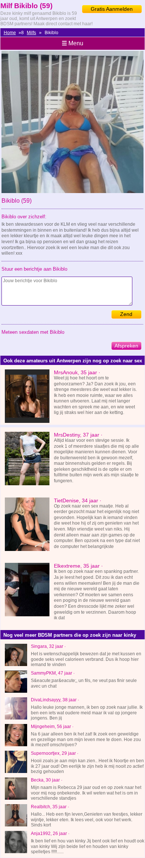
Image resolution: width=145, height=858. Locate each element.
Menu (72, 43)
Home (10, 32)
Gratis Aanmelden (112, 9)
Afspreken (126, 346)
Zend (126, 314)
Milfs (31, 32)
